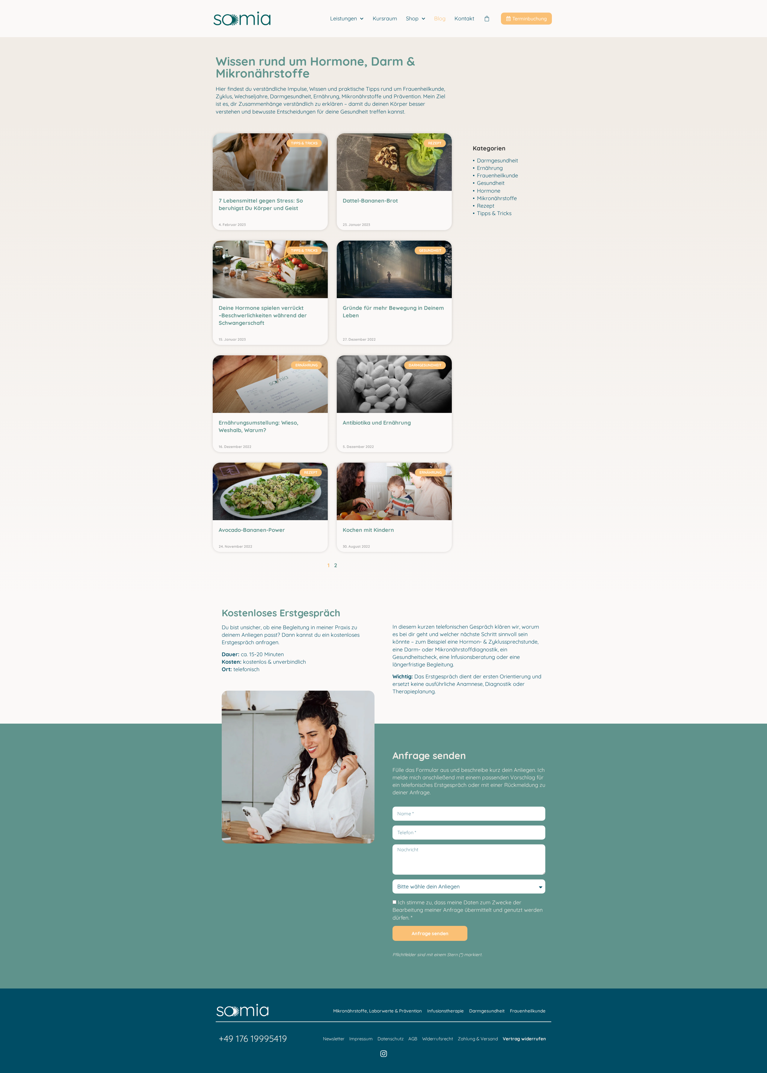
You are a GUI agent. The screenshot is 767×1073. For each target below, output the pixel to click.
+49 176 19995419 (253, 1038)
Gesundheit (491, 182)
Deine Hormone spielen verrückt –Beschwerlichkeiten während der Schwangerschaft (263, 315)
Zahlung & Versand (478, 1039)
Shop (412, 18)
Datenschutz (391, 1039)
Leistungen (343, 18)
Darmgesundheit (497, 160)
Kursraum (385, 18)
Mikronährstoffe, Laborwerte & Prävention (377, 1011)
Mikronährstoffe (497, 198)
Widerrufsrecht (437, 1039)
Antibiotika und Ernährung (377, 422)
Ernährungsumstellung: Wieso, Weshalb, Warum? (258, 426)
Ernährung (490, 168)
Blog (440, 18)
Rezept (485, 205)
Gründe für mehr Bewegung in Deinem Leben (393, 311)
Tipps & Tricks (494, 213)
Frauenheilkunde (497, 175)
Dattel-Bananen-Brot (370, 200)
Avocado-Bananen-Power (252, 529)
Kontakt (464, 18)
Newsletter (334, 1039)
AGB (412, 1039)
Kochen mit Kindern (368, 529)
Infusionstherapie (445, 1011)
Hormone (488, 190)
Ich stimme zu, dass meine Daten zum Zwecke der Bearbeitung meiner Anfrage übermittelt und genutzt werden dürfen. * (467, 910)
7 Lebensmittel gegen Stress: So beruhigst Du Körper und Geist (261, 204)
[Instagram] (383, 1053)
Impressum (361, 1039)
